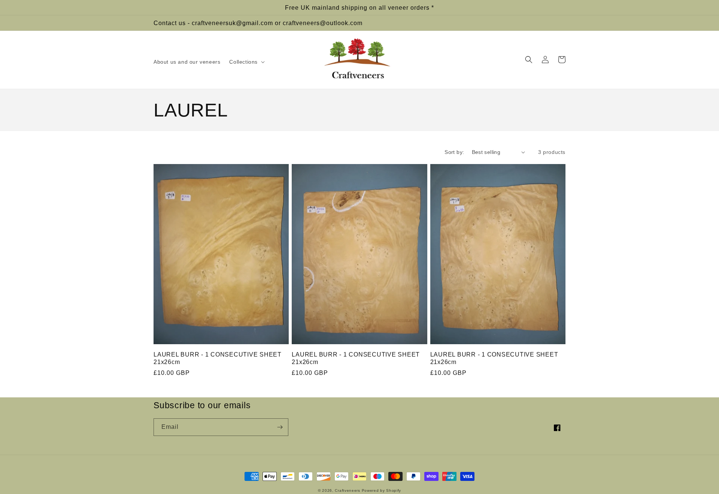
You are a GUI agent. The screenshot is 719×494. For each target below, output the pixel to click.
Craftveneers (347, 490)
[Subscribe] (279, 427)
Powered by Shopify (381, 490)
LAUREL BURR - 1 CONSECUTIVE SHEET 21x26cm (218, 358)
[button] (246, 62)
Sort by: (454, 152)
